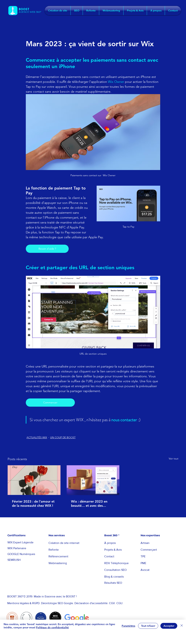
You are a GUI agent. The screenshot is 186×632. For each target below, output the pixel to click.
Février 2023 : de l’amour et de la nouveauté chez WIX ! (33, 503)
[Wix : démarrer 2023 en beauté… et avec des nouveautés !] (93, 480)
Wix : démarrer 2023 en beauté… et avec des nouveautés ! (89, 503)
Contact (109, 556)
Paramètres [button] (128, 625)
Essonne (50, 596)
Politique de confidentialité (52, 627)
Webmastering (57, 563)
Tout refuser (148, 625)
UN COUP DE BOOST (63, 437)
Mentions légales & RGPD (23, 603)
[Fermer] (181, 626)
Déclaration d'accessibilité (91, 603)
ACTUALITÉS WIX (37, 437)
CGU (119, 603)
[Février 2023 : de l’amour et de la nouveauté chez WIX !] (34, 480)
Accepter (168, 625)
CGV (112, 603)
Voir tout (173, 458)
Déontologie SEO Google (56, 603)
